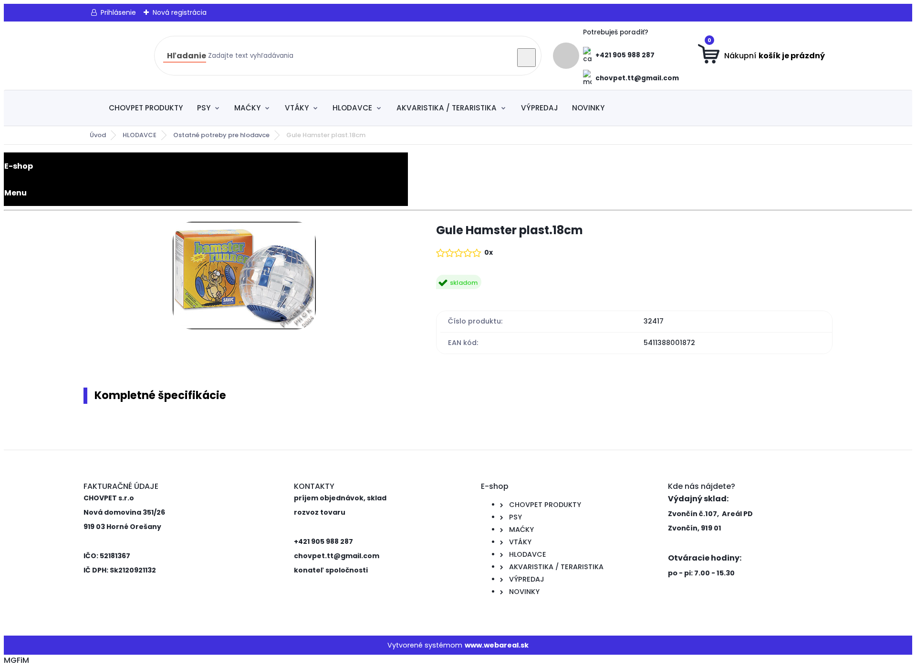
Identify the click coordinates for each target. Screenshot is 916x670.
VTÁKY (297, 108)
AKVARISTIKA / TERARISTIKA (446, 108)
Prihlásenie (118, 12)
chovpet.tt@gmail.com (637, 78)
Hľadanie (186, 55)
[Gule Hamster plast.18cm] (244, 277)
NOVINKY (588, 108)
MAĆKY (247, 108)
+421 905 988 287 (625, 55)
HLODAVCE (352, 108)
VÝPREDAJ (539, 108)
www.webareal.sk (497, 645)
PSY (203, 108)
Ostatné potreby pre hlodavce (221, 135)
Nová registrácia (180, 12)
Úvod (98, 135)
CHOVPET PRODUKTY (146, 108)
